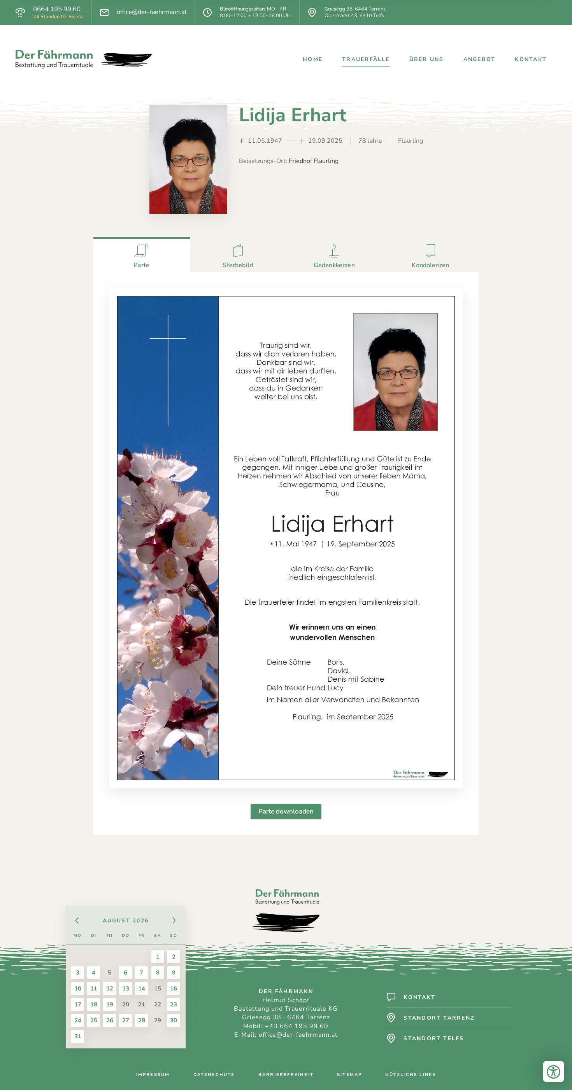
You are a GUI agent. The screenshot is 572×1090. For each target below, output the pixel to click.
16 (173, 988)
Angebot (479, 59)
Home (313, 59)
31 (77, 1036)
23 (173, 1004)
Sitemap (349, 1075)
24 (77, 1020)
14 (141, 988)
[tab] (141, 254)
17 (77, 1004)
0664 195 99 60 (57, 9)
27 (125, 1020)
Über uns (426, 59)
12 (109, 988)
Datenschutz (214, 1075)
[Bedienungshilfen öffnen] (553, 1071)
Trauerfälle (366, 59)
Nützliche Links (410, 1075)
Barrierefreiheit (286, 1075)
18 (93, 1004)
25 (93, 1020)
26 (109, 1020)
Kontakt (531, 59)
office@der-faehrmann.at (152, 12)
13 (125, 988)
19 (109, 1004)
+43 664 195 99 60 (296, 1026)
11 (93, 988)
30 (173, 1020)
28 (141, 1020)
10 (77, 988)
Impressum (153, 1075)
